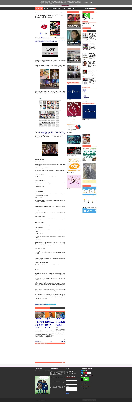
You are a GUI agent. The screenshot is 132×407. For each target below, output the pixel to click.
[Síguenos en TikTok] (88, 373)
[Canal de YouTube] (86, 373)
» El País (84, 89)
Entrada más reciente (38, 341)
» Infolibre (84, 96)
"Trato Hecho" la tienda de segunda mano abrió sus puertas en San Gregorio (73, 60)
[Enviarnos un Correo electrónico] (86, 371)
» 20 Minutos (84, 98)
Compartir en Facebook (41, 304)
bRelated (64, 339)
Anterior (84, 119)
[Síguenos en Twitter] (82, 373)
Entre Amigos (43, 37)
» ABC (83, 91)
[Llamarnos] (82, 371)
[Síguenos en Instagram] (84, 373)
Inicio (51, 341)
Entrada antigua (62, 341)
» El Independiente (85, 97)
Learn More (86, 2)
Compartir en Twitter (51, 304)
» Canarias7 (84, 101)
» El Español (84, 92)
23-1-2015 (57, 327)
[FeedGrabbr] (50, 362)
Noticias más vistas (56, 8)
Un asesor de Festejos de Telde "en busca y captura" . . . (74, 26)
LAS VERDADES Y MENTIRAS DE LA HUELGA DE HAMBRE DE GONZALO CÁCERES (60, 322)
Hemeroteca (69, 8)
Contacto (75, 8)
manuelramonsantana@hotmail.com (71, 373)
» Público (84, 95)
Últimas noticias (39, 8)
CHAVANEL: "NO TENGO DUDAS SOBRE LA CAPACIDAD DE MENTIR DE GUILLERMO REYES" (39, 323)
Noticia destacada (48, 8)
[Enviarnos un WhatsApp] (84, 371)
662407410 (71, 371)
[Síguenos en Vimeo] (90, 373)
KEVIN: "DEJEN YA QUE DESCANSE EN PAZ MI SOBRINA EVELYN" (73, 44)
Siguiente (87, 119)
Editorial (63, 8)
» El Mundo (84, 90)
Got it (91, 2)
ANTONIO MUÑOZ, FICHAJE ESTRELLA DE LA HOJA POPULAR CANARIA (49, 323)
